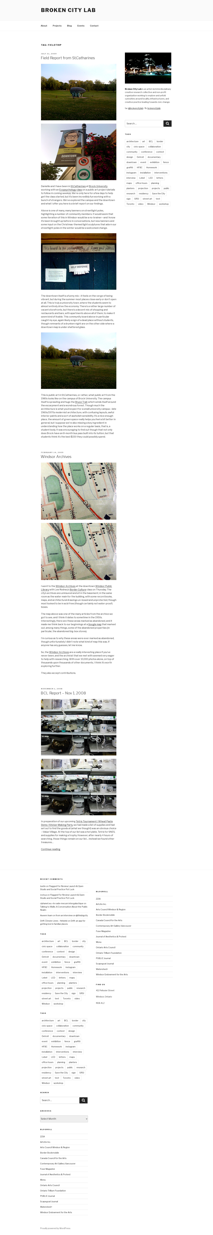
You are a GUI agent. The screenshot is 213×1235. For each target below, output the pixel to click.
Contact (94, 25)
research (130, 193)
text (158, 198)
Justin (43, 886)
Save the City (158, 193)
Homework (151, 167)
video (140, 204)
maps (129, 183)
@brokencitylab (135, 108)
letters (159, 178)
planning (155, 183)
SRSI (136, 198)
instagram (131, 172)
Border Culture (78, 589)
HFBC (139, 167)
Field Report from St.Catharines (68, 58)
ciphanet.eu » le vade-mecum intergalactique (61, 903)
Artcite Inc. (45, 1142)
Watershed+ (46, 1207)
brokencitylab (154, 108)
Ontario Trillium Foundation (53, 1190)
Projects (57, 25)
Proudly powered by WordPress (55, 1228)
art (143, 141)
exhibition (154, 162)
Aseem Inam (46, 915)
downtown (131, 162)
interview (130, 178)
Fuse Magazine (47, 1169)
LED (151, 178)
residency (143, 193)
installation (145, 172)
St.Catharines (78, 186)
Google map (94, 624)
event (143, 162)
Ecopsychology (67, 189)
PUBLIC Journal (47, 1196)
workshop (164, 204)
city (128, 146)
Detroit (140, 157)
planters (130, 188)
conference (146, 152)
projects (156, 188)
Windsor (151, 204)
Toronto (130, 204)
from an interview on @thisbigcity (72, 915)
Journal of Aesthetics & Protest (55, 1174)
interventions (161, 172)
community (131, 152)
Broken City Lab (68, 10)
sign (128, 198)
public (166, 188)
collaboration (154, 146)
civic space (139, 146)
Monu (43, 1180)
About (44, 25)
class (79, 189)
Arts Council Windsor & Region (55, 1147)
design (129, 157)
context (160, 152)
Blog (69, 25)
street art (147, 198)
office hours (141, 183)
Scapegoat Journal (49, 1201)
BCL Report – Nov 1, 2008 (63, 693)
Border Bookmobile (49, 1152)
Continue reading (50, 849)
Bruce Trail (81, 402)
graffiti (129, 167)
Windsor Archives (56, 456)
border (160, 141)
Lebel (142, 178)
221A (42, 1136)
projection (143, 188)
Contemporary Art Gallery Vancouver (57, 1163)
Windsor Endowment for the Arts (56, 1212)
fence (166, 162)
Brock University (98, 186)
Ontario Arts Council (50, 1185)
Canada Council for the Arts (53, 1158)
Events (80, 25)
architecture (132, 141)
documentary (154, 157)
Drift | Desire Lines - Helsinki (53, 921)
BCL (151, 141)
